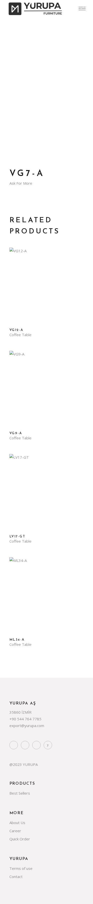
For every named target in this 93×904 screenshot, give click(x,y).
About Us (17, 822)
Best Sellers (19, 793)
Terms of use (20, 868)
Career (15, 830)
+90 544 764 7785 (25, 718)
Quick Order (19, 838)
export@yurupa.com (26, 725)
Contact (16, 876)
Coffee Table (20, 335)
